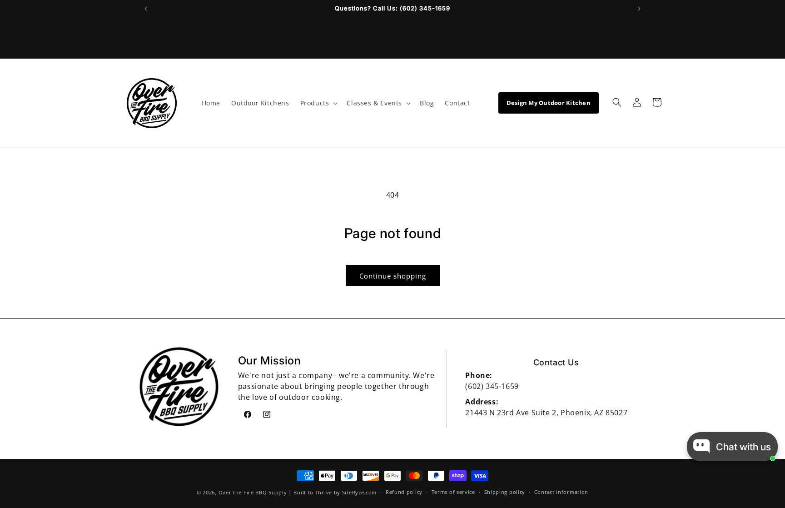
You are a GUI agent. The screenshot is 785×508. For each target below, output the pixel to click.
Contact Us (556, 362)
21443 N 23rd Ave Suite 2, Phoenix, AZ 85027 (546, 413)
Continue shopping (392, 275)
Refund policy (404, 491)
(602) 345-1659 (491, 386)
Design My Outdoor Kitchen (549, 103)
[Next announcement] (639, 8)
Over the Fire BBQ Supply (253, 492)
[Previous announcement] (146, 8)
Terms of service (453, 491)
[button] (318, 103)
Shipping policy (505, 491)
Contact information (561, 491)
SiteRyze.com (359, 492)
